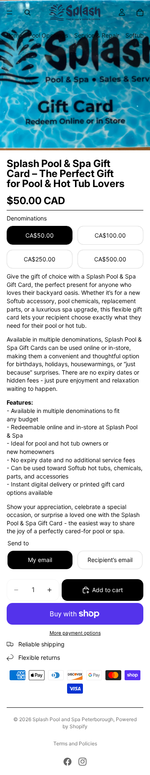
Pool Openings (48, 35)
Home (14, 35)
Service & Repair (96, 35)
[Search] (27, 12)
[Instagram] (83, 762)
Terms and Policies (75, 743)
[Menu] (9, 12)
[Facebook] (67, 762)
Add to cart (107, 589)
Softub (134, 35)
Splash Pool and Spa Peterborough (72, 719)
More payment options (75, 633)
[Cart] (140, 12)
